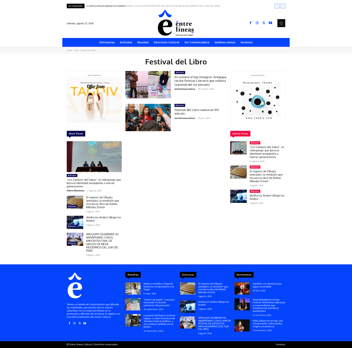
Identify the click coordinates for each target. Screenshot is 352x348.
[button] (281, 23)
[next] (283, 6)
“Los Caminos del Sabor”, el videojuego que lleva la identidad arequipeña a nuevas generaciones (94, 183)
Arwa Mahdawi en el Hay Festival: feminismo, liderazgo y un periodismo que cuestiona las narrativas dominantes (269, 305)
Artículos (72, 175)
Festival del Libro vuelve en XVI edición (197, 111)
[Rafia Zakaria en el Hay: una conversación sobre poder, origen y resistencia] (242, 325)
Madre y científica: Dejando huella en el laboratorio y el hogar (159, 286)
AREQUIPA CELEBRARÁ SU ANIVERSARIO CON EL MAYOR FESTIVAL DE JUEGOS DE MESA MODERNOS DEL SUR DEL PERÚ (152, 5)
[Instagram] (257, 23)
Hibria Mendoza (75, 190)
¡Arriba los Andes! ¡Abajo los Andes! (103, 219)
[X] (264, 23)
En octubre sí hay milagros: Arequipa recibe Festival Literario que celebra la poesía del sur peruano (200, 80)
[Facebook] (250, 23)
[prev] (277, 6)
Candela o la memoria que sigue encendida (267, 285)
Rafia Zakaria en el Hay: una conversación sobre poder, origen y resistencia (268, 323)
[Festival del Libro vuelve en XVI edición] (148, 117)
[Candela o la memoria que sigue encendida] (242, 288)
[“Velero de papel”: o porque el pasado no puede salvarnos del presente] (133, 304)
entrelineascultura (185, 89)
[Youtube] (270, 23)
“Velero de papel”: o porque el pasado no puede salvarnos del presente (159, 302)
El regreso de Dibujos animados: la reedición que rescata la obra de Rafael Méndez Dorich (102, 202)
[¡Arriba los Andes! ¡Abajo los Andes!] (75, 222)
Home (69, 50)
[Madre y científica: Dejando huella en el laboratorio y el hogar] (133, 288)
